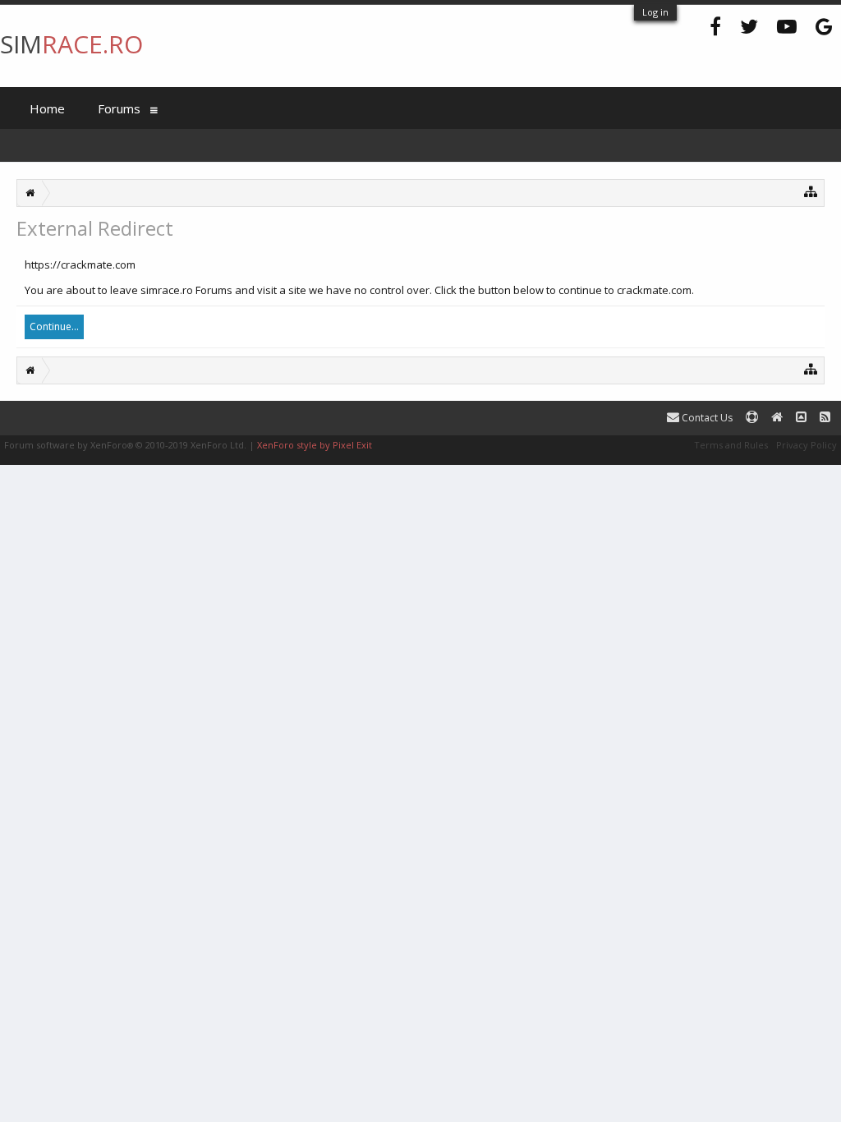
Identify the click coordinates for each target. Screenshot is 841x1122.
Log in (655, 12)
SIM (71, 44)
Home (47, 108)
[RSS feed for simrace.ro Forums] (825, 418)
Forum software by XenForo (125, 445)
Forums (119, 108)
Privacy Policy (806, 445)
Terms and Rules (731, 445)
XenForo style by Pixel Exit (314, 445)
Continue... (54, 326)
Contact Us (706, 418)
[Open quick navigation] (811, 191)
